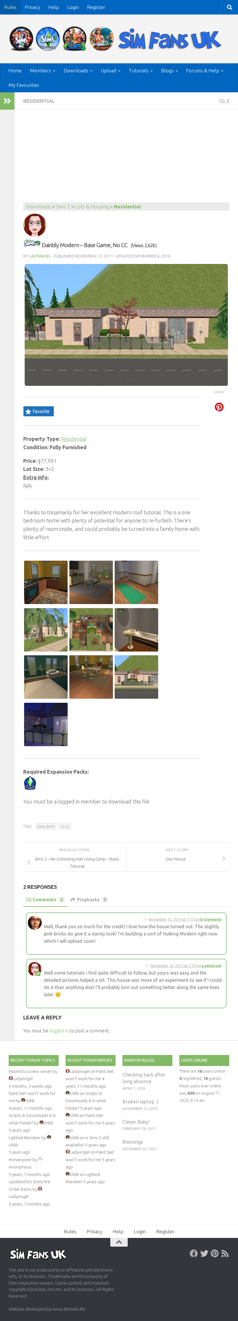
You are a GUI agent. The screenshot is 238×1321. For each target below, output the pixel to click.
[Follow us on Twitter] (204, 1254)
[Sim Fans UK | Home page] (117, 39)
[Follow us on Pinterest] (215, 1254)
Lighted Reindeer (25, 1137)
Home (15, 70)
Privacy (32, 7)
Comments (48, 899)
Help (53, 7)
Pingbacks (91, 899)
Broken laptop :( (140, 1101)
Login (73, 7)
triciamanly (210, 919)
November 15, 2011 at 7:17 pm (174, 919)
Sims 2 (63, 206)
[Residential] (32, 245)
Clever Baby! (135, 1121)
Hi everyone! (20, 1159)
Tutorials (139, 70)
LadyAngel (40, 256)
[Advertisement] (126, 158)
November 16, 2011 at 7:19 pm (176, 966)
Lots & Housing (92, 206)
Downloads (76, 70)
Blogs (167, 70)
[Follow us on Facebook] (194, 1254)
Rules (10, 7)
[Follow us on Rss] (225, 1254)
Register (96, 7)
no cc (64, 826)
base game (46, 826)
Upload (108, 70)
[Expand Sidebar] (7, 101)
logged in (59, 1030)
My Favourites (23, 85)
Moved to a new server (30, 1071)
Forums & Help (202, 70)
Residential (39, 101)
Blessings (132, 1141)
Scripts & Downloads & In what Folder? (86, 1101)
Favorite (41, 411)
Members (40, 70)
